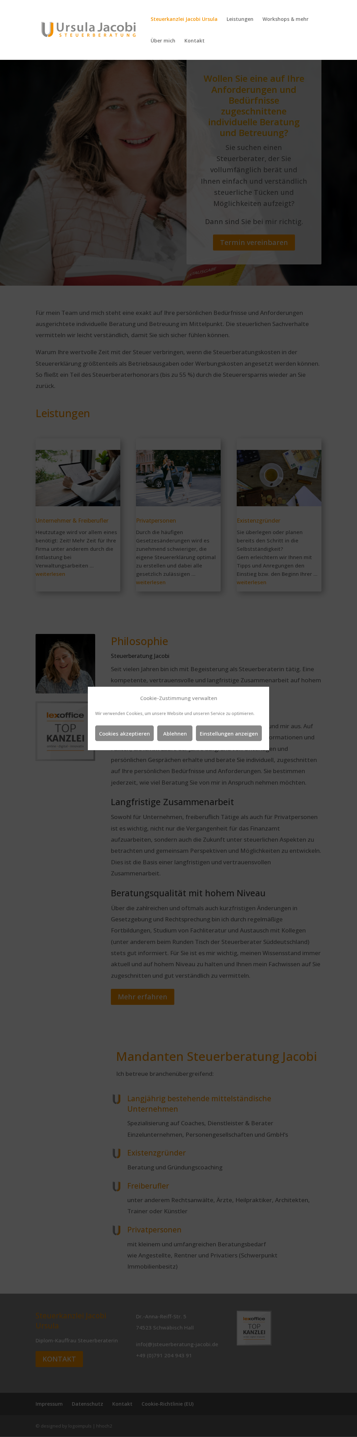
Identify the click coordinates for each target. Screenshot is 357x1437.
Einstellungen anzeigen (229, 733)
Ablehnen (175, 733)
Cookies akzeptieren (124, 733)
